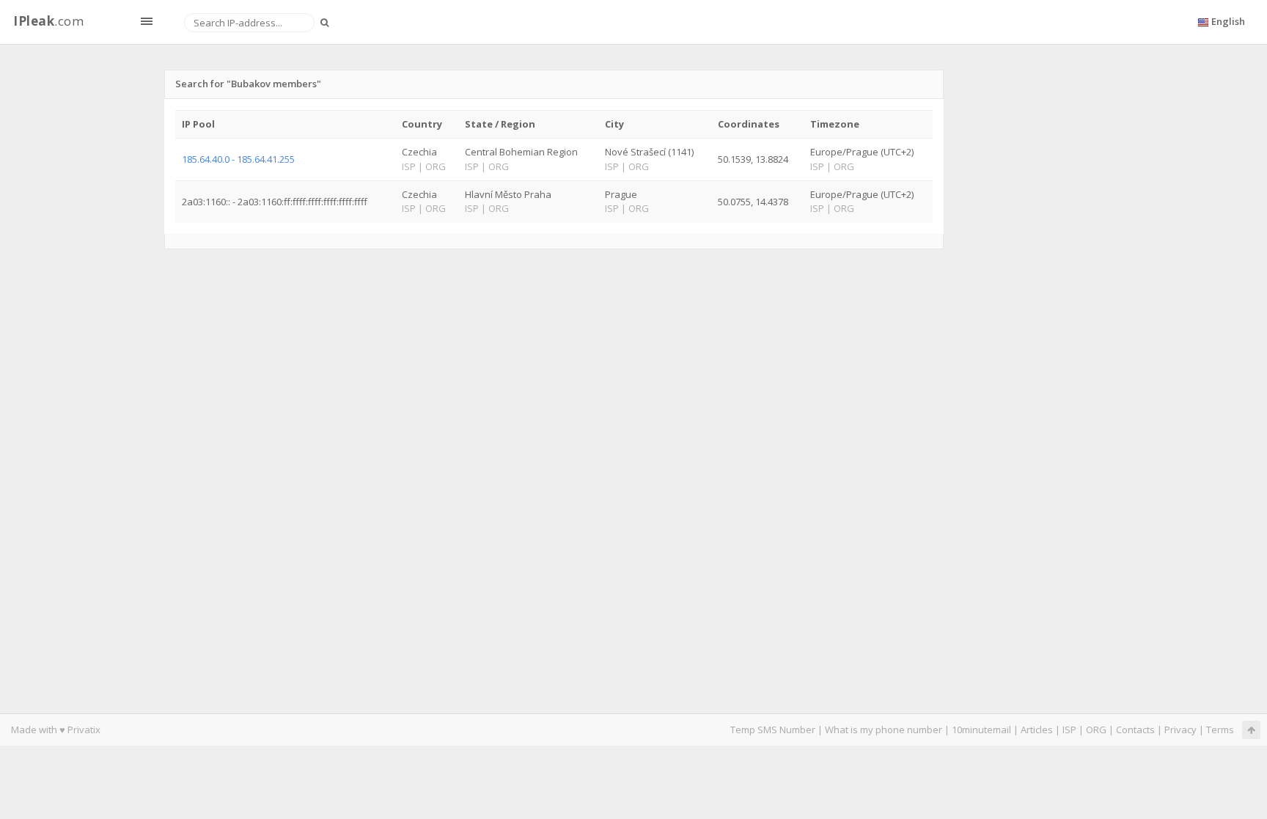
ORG (1096, 729)
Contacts (1135, 729)
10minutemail (981, 729)
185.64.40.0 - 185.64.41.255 (238, 159)
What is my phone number (883, 729)
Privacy (1180, 729)
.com (48, 20)
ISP (1069, 729)
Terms (1220, 729)
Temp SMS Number (772, 729)
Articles (1037, 729)
